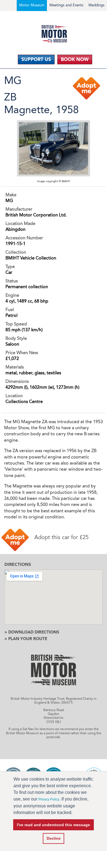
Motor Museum (31, 5)
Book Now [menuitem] (75, 59)
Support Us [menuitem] (36, 59)
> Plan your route (25, 638)
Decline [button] (54, 838)
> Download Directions (31, 632)
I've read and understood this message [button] (53, 825)
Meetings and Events (66, 5)
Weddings (96, 5)
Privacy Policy (48, 799)
